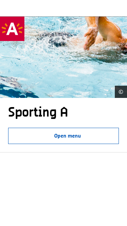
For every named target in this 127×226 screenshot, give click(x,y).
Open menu (67, 136)
